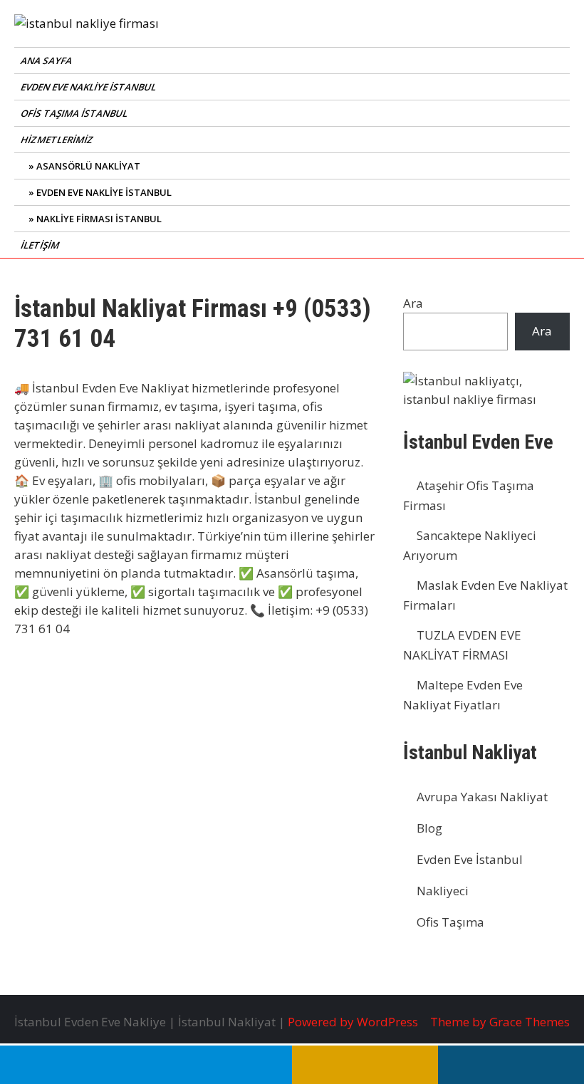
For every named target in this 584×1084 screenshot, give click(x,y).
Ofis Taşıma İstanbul (75, 113)
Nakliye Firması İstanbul (99, 218)
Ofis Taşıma (450, 922)
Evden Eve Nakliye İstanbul (89, 86)
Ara (413, 303)
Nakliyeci (443, 890)
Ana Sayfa (47, 60)
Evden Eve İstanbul (470, 859)
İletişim (41, 245)
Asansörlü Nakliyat (88, 166)
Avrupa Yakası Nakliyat (482, 796)
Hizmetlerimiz (58, 139)
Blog (429, 828)
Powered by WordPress (353, 1021)
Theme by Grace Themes (500, 1021)
